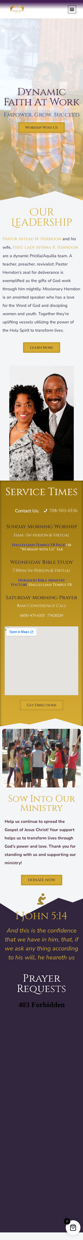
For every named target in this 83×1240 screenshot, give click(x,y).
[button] (72, 9)
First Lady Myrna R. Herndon (45, 247)
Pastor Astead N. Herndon (32, 239)
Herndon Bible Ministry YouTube (38, 582)
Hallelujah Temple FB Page (38, 544)
